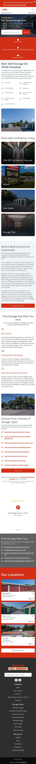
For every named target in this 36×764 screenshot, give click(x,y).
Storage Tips (18, 747)
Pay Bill (18, 737)
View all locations (18, 650)
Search (26, 32)
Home (18, 687)
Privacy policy (18, 759)
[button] (3, 120)
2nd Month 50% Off (18, 750)
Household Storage (18, 717)
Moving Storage (18, 720)
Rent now (18, 470)
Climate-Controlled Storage (18, 711)
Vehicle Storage (18, 730)
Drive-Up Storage (18, 714)
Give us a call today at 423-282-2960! (14, 5)
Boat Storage (18, 724)
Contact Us (18, 700)
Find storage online (18, 306)
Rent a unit (31, 13)
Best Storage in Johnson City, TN (18, 697)
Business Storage (18, 708)
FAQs (18, 741)
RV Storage (18, 727)
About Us (18, 694)
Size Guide (18, 744)
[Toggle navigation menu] (33, 9)
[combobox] (18, 675)
